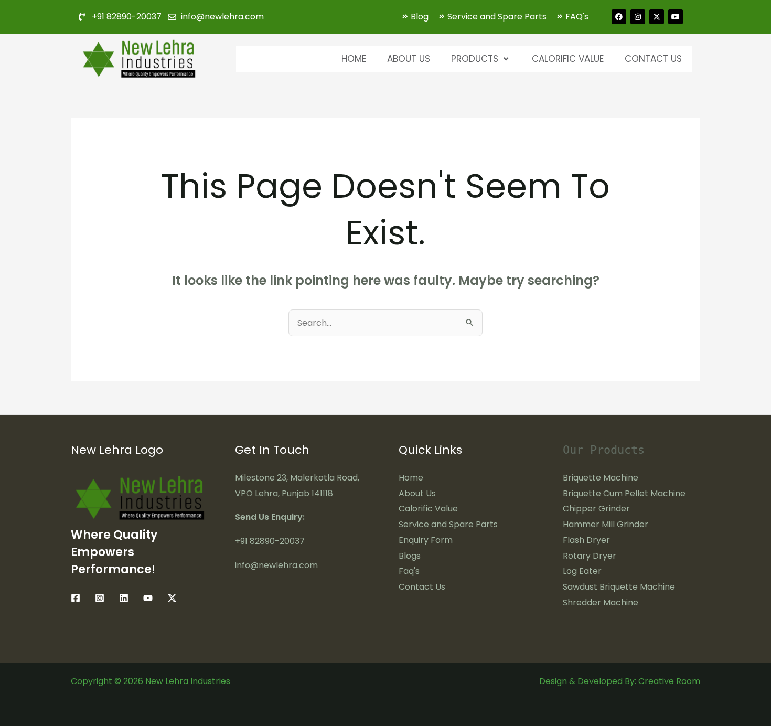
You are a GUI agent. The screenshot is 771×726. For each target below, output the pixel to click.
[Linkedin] (123, 598)
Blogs (410, 556)
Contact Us (653, 58)
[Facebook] (75, 598)
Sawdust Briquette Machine (619, 587)
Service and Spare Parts (448, 524)
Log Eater (582, 571)
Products (474, 58)
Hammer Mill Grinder (605, 524)
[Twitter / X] (172, 598)
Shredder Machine (600, 602)
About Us (408, 58)
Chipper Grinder (596, 509)
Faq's (409, 571)
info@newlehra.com (276, 565)
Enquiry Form (426, 540)
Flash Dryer (586, 540)
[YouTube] (148, 598)
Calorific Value (568, 58)
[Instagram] (99, 598)
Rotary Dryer (589, 556)
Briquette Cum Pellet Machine (624, 493)
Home (353, 58)
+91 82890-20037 (270, 541)
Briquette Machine (600, 478)
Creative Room (669, 681)
